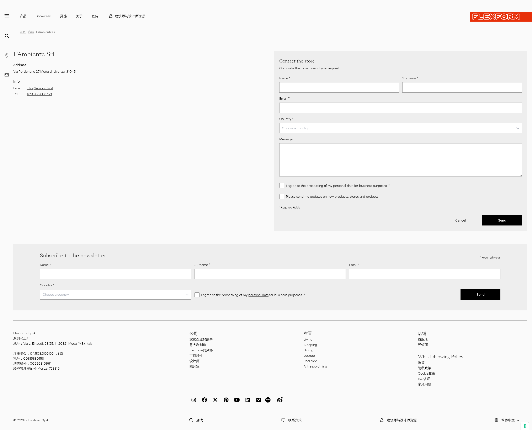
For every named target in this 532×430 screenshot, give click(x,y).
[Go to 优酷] (268, 400)
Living (308, 339)
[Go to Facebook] (203, 400)
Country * (286, 119)
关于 (79, 16)
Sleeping (310, 345)
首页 (23, 32)
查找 (199, 420)
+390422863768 (39, 94)
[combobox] (400, 128)
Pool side (310, 361)
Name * (284, 78)
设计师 (195, 361)
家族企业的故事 (201, 339)
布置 (308, 333)
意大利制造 (198, 345)
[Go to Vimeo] (257, 400)
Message (286, 139)
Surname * (410, 78)
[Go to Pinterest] (225, 400)
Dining (308, 350)
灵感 (63, 16)
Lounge (309, 355)
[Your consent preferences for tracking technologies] (525, 426)
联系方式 (295, 420)
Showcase (43, 16)
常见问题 (424, 384)
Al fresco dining (315, 366)
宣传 (95, 16)
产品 (23, 16)
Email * (284, 98)
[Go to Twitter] (214, 400)
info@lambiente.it (40, 88)
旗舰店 (423, 339)
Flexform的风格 (201, 350)
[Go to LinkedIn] (247, 400)
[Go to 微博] (279, 400)
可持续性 (196, 355)
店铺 (31, 32)
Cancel (460, 220)
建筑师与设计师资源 (130, 16)
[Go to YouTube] (236, 400)
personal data (343, 185)
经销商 (423, 345)
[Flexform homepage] (501, 17)
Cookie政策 (426, 373)
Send (502, 220)
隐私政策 (424, 368)
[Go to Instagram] (193, 400)
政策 (421, 362)
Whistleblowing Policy (440, 357)
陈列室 (195, 366)
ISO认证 (424, 379)
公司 (194, 333)
